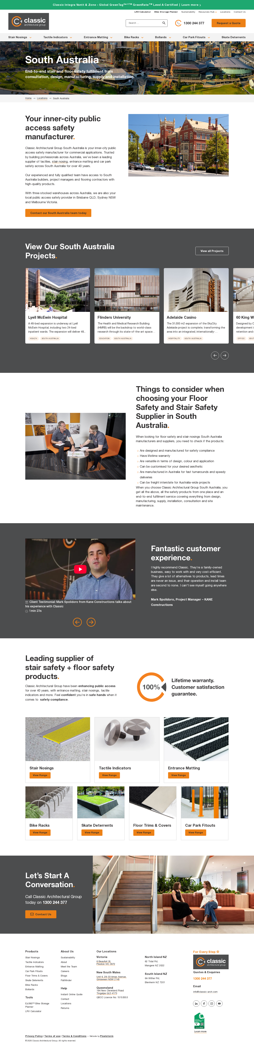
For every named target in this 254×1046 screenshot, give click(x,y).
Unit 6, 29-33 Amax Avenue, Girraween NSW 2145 (111, 978)
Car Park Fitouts (194, 37)
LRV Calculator (33, 1011)
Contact (65, 999)
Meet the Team (69, 966)
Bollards (161, 37)
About (64, 962)
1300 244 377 (194, 23)
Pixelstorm (106, 1036)
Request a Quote (228, 23)
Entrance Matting (96, 37)
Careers (65, 971)
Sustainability (188, 12)
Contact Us (240, 12)
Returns (65, 1008)
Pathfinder (66, 980)
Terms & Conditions (74, 1036)
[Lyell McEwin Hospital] (57, 290)
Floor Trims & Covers (152, 825)
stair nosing (60, 161)
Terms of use (52, 1036)
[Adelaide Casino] (196, 290)
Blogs (64, 975)
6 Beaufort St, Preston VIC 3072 (106, 962)
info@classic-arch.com (205, 991)
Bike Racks (131, 37)
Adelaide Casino (181, 317)
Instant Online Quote (72, 994)
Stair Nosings (17, 37)
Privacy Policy (34, 1036)
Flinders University (114, 317)
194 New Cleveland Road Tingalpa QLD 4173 (110, 991)
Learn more (127, 5)
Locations (225, 12)
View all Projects (212, 251)
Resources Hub (206, 12)
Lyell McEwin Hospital (47, 317)
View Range (40, 775)
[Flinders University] (126, 290)
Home (28, 98)
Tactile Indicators (55, 37)
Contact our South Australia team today (58, 213)
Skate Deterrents (234, 37)
